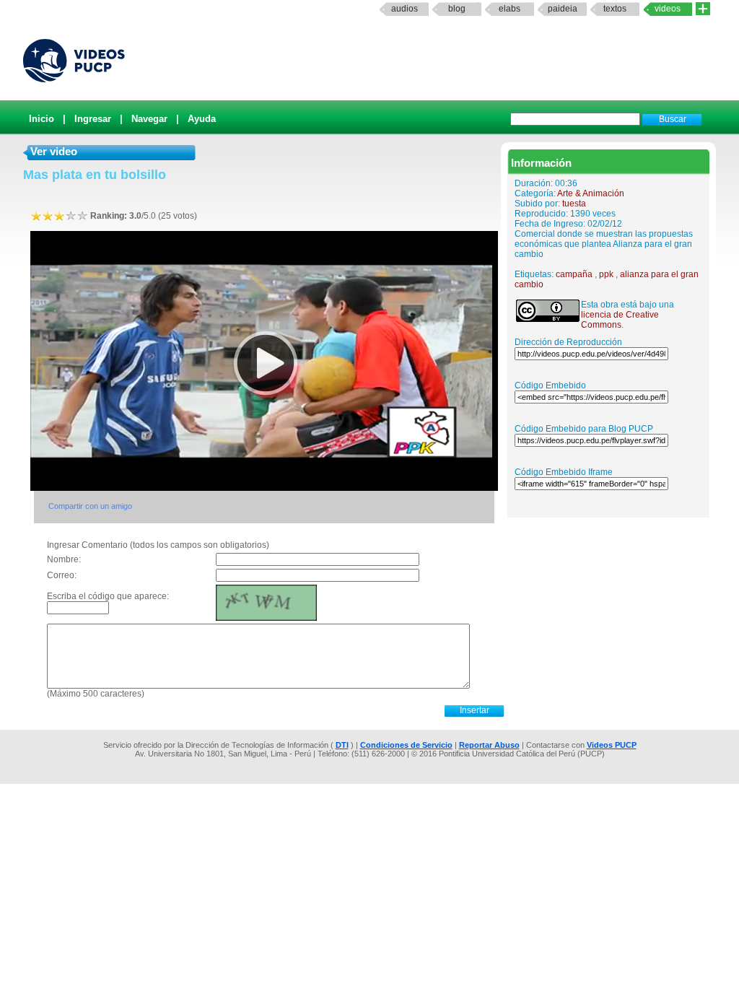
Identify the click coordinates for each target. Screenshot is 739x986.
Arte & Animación (590, 193)
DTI (342, 745)
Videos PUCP (612, 745)
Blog (456, 9)
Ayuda (202, 118)
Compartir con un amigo (90, 506)
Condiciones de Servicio (406, 745)
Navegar (149, 118)
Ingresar (92, 118)
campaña (574, 274)
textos (614, 9)
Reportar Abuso (489, 745)
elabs (509, 9)
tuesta (574, 203)
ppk (606, 274)
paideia (562, 9)
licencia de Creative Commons (620, 320)
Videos (668, 9)
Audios (404, 9)
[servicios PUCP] (703, 9)
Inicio (41, 118)
